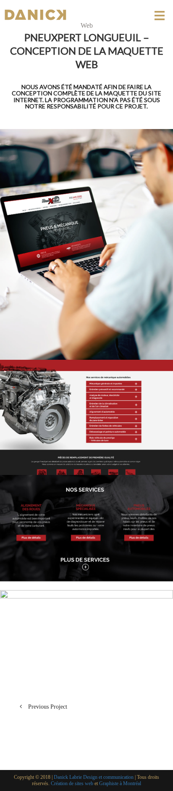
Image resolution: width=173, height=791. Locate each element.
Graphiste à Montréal (120, 783)
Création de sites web (72, 783)
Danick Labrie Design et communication (94, 777)
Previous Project (47, 707)
